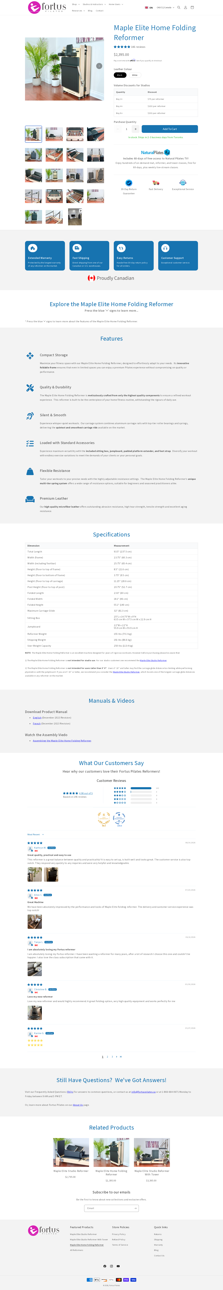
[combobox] (149, 8)
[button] (75, 4)
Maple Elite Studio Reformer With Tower (89, 1239)
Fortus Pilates (114, 1285)
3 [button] (112, 1056)
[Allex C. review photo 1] (34, 921)
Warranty (158, 1244)
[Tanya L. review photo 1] (34, 969)
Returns (157, 1234)
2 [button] (107, 1056)
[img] (34, 843)
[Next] (99, 66)
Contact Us (159, 1255)
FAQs (70, 1091)
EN (151, 7)
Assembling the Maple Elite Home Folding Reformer (62, 740)
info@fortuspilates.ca (143, 1091)
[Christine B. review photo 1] (34, 1013)
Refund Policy (118, 1239)
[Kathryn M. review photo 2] (51, 874)
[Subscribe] (135, 1208)
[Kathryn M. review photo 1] (34, 874)
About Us (78, 1105)
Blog (156, 1250)
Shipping (158, 1239)
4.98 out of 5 (86, 793)
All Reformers (76, 1250)
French (37, 723)
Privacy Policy (118, 1234)
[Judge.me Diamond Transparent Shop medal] (119, 818)
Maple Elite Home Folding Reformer (87, 1244)
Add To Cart (170, 129)
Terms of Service (120, 1244)
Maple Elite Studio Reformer (153, 660)
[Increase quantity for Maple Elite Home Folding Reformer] (135, 129)
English (37, 717)
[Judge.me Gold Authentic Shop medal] (104, 818)
